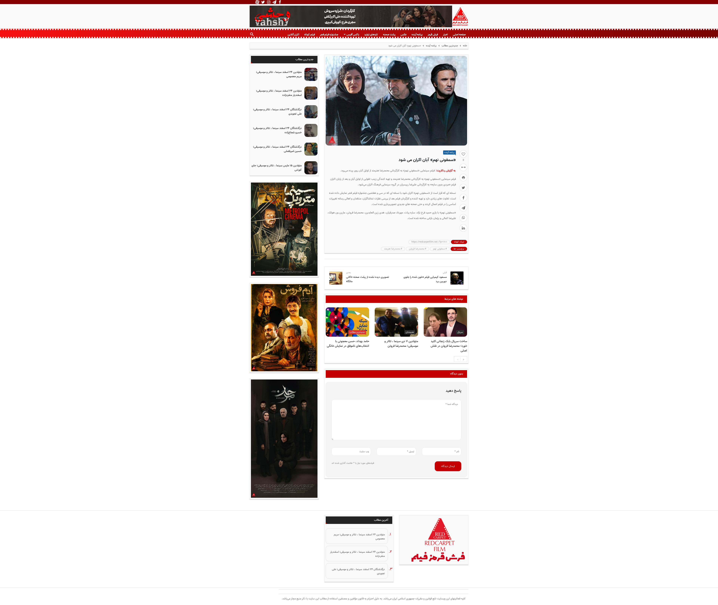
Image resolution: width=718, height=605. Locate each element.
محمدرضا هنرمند (392, 249)
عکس (403, 34)
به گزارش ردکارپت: (445, 171)
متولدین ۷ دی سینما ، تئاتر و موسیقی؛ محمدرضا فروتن (401, 343)
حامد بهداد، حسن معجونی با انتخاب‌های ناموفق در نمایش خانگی (348, 343)
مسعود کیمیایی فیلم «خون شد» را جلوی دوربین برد (425, 279)
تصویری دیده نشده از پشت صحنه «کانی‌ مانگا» (367, 279)
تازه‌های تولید (371, 34)
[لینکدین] (463, 227)
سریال (460, 332)
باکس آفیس (352, 34)
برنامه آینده (417, 34)
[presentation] (458, 359)
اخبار (445, 34)
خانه (464, 46)
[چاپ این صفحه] (463, 177)
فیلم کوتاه (309, 34)
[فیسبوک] (463, 197)
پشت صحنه (389, 34)
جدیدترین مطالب (450, 46)
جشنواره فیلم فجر (329, 34)
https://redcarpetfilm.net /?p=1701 (429, 242)
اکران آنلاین (293, 34)
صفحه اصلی (459, 34)
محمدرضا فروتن (416, 249)
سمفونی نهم (439, 249)
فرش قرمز (433, 34)
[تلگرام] (463, 207)
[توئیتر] (463, 187)
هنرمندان (410, 332)
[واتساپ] (463, 217)
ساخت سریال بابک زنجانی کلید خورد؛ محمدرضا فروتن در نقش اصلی (449, 346)
